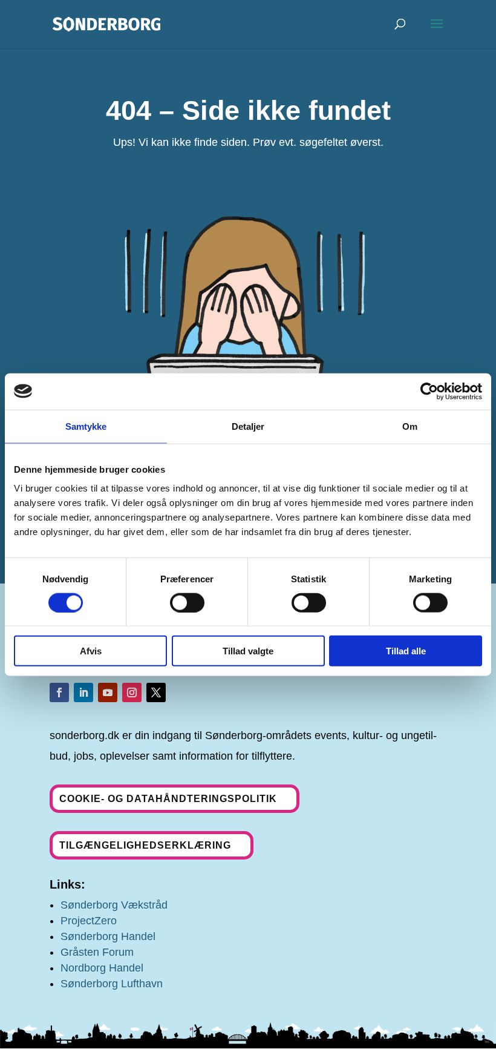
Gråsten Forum (97, 952)
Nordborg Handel (101, 968)
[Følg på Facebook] (59, 692)
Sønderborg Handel (107, 936)
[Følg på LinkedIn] (83, 692)
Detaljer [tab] (248, 426)
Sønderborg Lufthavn (111, 984)
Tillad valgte (248, 651)
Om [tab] (409, 426)
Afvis (91, 651)
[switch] (187, 602)
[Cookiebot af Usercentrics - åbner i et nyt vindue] (429, 391)
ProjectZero (88, 921)
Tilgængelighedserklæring (145, 845)
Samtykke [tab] (86, 426)
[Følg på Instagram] (132, 692)
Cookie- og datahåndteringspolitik (168, 799)
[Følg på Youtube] (107, 692)
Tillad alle (406, 651)
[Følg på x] (156, 692)
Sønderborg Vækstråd (114, 905)
